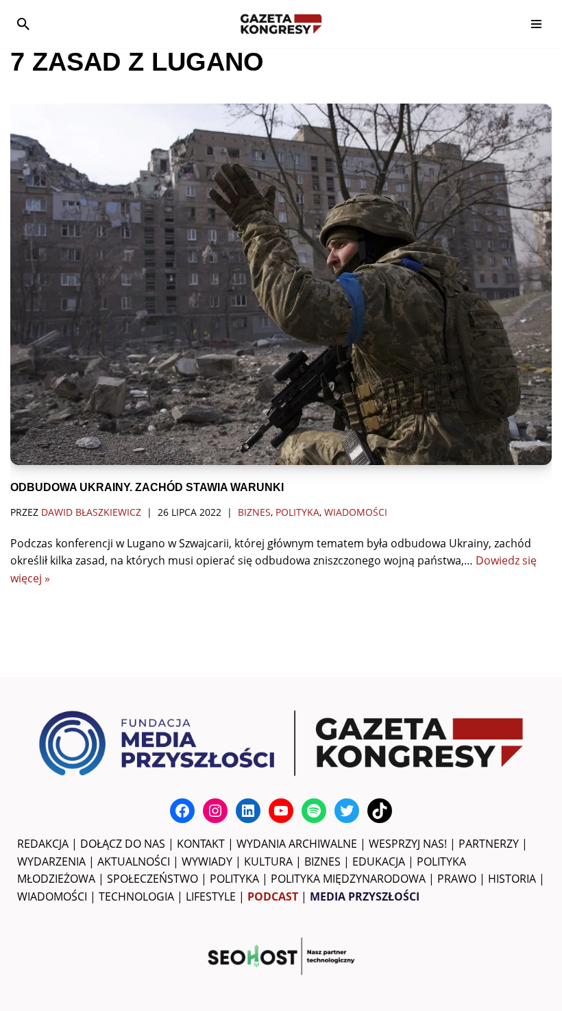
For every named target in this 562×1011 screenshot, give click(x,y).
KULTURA (268, 861)
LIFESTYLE (211, 896)
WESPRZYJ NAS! (408, 843)
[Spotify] (314, 810)
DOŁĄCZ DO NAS (122, 843)
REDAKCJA (43, 843)
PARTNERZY (489, 843)
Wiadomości (355, 512)
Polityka (297, 512)
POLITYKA (234, 878)
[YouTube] (281, 810)
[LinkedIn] (248, 810)
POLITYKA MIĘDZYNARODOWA (348, 878)
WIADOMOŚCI (52, 896)
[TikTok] (379, 810)
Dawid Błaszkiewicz (91, 512)
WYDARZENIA (51, 861)
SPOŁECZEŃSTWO (152, 878)
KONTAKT (201, 843)
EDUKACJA (378, 861)
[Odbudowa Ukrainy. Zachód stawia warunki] (281, 285)
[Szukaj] (23, 24)
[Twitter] (346, 810)
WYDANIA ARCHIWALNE (296, 843)
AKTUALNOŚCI (133, 861)
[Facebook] (182, 810)
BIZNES (322, 861)
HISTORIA (512, 878)
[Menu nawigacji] (536, 24)
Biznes (254, 512)
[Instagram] (215, 810)
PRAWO (456, 878)
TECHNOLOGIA (136, 896)
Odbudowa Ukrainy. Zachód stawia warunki (147, 487)
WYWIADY (207, 861)
